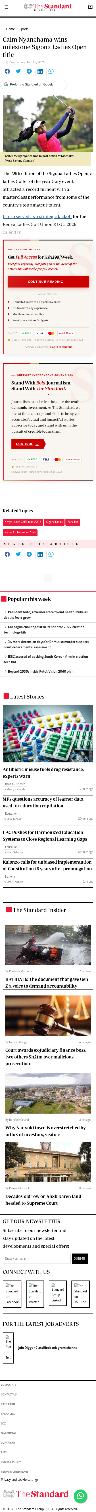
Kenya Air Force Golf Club (20, 532)
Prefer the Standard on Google (32, 84)
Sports (23, 29)
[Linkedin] (60, 1294)
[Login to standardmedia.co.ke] (89, 7)
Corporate (8, 1385)
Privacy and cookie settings (19, 1480)
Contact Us (9, 1394)
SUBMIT (80, 1258)
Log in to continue (61, 347)
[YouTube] (82, 1294)
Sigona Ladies (54, 522)
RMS (3, 1452)
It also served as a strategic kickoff (37, 216)
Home (10, 29)
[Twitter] (37, 1294)
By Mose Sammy (15, 62)
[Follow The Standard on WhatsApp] (80, 1496)
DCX (3, 1423)
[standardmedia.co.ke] (47, 7)
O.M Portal (8, 1433)
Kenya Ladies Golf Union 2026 (23, 522)
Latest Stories (27, 696)
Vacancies (8, 1414)
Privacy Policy (11, 1462)
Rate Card (8, 1404)
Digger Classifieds (37, 1348)
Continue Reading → (48, 281)
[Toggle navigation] (6, 7)
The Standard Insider (39, 910)
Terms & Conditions (14, 1472)
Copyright (8, 1443)
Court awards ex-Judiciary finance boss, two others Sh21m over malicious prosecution (45, 1056)
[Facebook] (14, 1294)
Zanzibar (72, 522)
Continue (27, 444)
